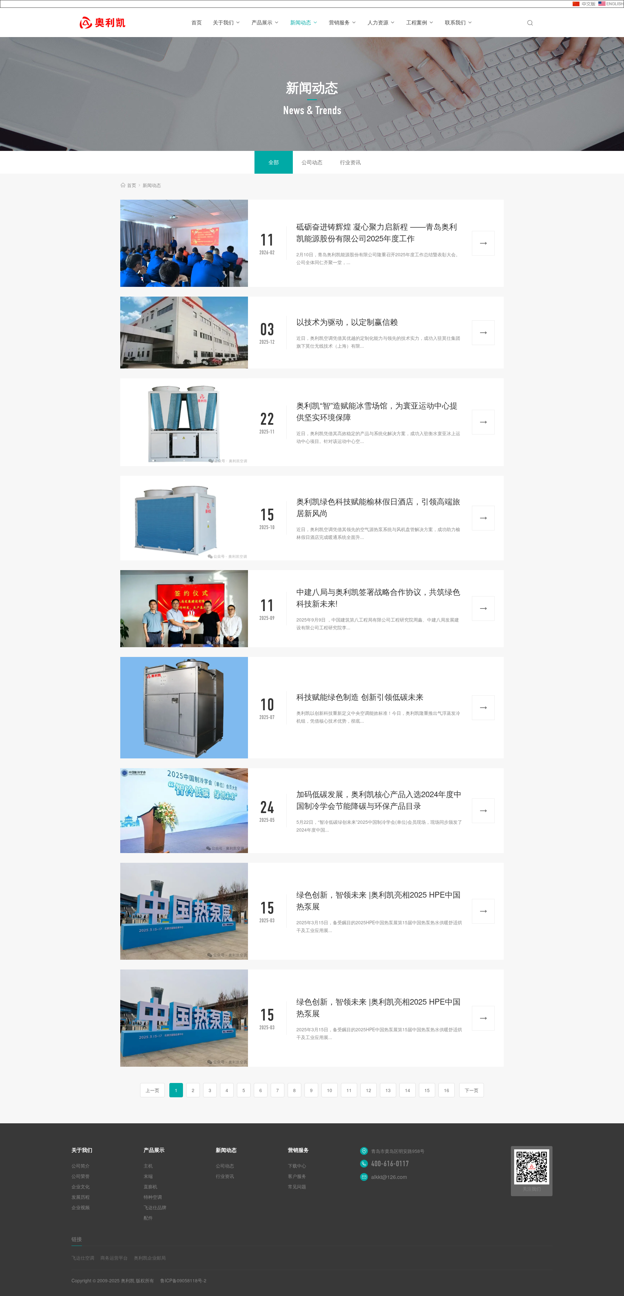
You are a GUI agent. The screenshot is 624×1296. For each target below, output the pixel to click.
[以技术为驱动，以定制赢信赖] (184, 333)
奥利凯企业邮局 (150, 1257)
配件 (148, 1217)
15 (427, 1090)
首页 (196, 22)
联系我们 (455, 22)
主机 (148, 1165)
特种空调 (153, 1197)
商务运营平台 (114, 1257)
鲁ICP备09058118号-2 (183, 1280)
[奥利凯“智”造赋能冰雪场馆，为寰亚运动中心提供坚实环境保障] (184, 422)
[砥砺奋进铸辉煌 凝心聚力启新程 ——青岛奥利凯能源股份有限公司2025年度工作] (184, 243)
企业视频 (81, 1207)
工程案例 (416, 22)
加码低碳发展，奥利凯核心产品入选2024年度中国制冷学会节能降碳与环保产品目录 (379, 799)
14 (407, 1090)
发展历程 (81, 1197)
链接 (77, 1239)
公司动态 (312, 162)
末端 (148, 1176)
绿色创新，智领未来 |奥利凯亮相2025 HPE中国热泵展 (378, 900)
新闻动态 (300, 22)
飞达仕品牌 (155, 1207)
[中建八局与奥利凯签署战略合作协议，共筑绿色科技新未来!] (184, 608)
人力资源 (378, 22)
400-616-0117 (390, 1163)
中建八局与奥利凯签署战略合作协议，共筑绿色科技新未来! (378, 597)
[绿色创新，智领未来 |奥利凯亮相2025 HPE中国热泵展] (184, 911)
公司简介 (81, 1165)
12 (368, 1090)
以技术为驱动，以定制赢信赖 (347, 321)
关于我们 (223, 22)
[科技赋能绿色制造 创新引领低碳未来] (184, 708)
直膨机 (150, 1186)
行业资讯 (350, 162)
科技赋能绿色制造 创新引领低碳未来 (359, 696)
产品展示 (262, 22)
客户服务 (297, 1176)
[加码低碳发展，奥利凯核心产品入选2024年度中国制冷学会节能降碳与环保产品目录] (184, 810)
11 (349, 1090)
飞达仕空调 (83, 1257)
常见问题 (297, 1186)
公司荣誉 (81, 1176)
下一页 (471, 1090)
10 (329, 1090)
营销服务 (339, 22)
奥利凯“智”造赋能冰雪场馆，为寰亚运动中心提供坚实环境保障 (377, 410)
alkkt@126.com (389, 1177)
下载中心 (297, 1165)
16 (446, 1090)
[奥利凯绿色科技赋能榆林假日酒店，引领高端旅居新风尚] (184, 518)
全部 (273, 162)
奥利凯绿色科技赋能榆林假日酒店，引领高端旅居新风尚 (378, 506)
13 (388, 1090)
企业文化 (81, 1186)
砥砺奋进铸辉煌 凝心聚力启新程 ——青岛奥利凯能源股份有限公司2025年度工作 (376, 232)
